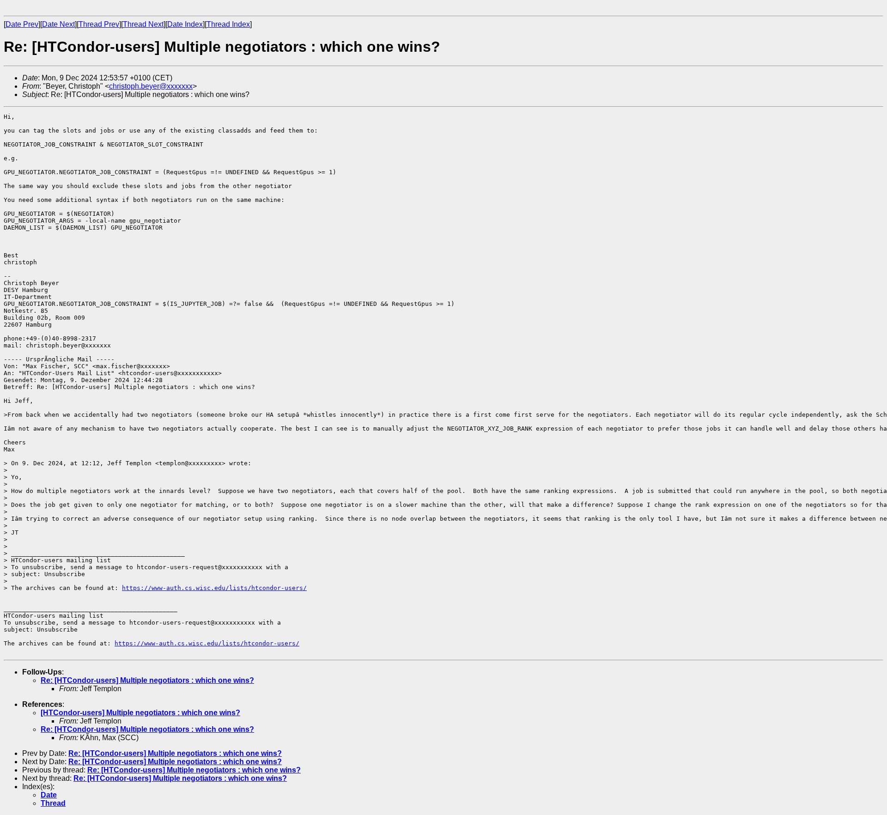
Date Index (185, 24)
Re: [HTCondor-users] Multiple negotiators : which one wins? (147, 680)
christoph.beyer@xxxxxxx (151, 86)
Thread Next (143, 24)
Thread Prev (99, 24)
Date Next (58, 24)
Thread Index (228, 24)
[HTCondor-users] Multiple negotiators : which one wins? (140, 713)
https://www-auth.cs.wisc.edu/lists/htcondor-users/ (214, 587)
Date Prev (22, 24)
